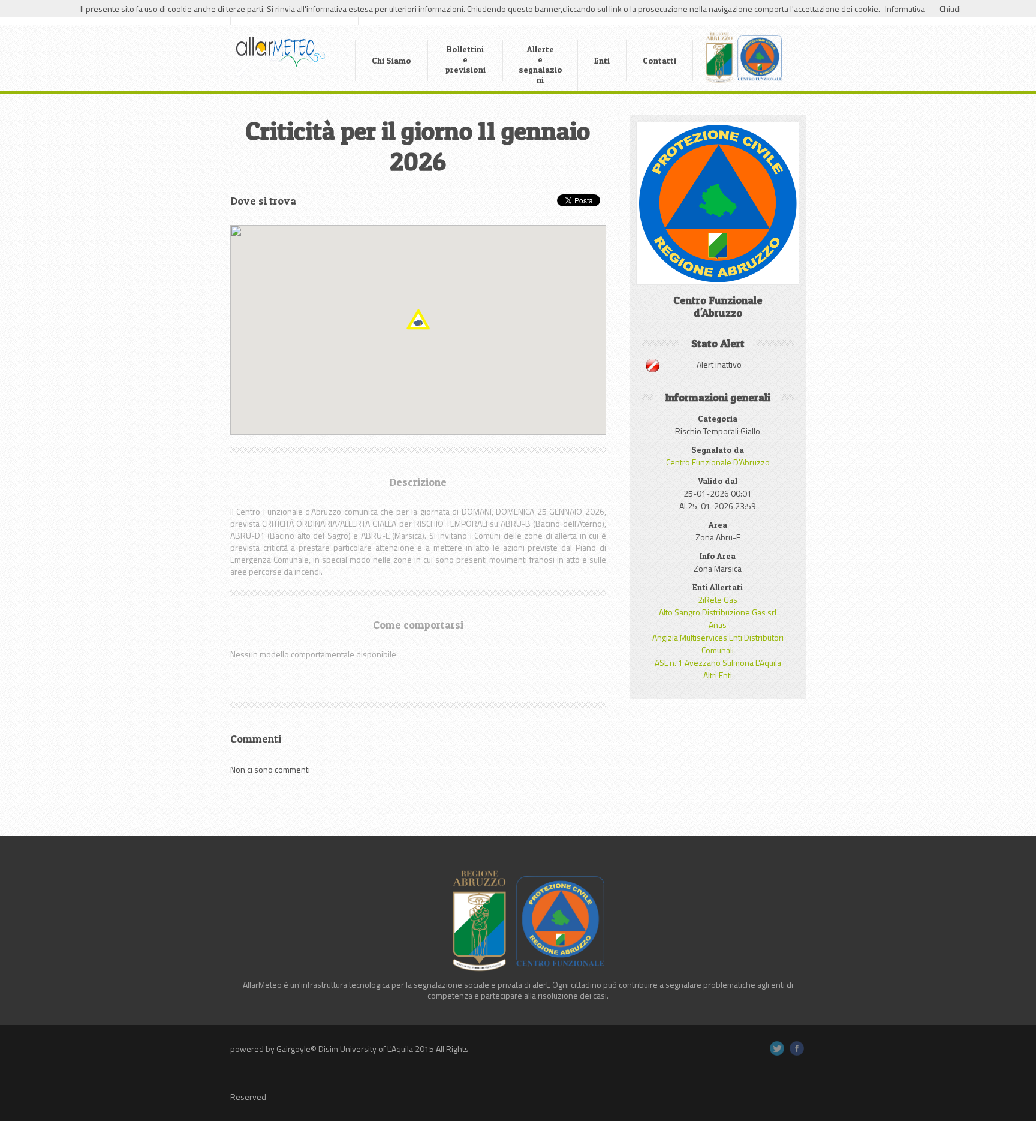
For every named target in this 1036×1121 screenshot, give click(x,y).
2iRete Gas (717, 599)
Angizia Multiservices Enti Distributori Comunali (718, 643)
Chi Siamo (391, 60)
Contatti (659, 60)
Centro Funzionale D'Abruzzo (718, 462)
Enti (602, 60)
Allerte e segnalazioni (540, 64)
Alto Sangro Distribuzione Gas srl (717, 612)
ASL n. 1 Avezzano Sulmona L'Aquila (718, 662)
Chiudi (950, 8)
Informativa (905, 8)
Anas (718, 624)
